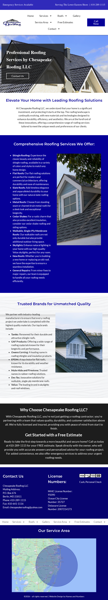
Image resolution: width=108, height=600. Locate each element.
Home (30, 15)
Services (43, 15)
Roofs (60, 15)
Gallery (76, 15)
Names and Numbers (75, 596)
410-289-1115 (98, 4)
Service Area (41, 22)
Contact (52, 28)
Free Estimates (65, 22)
